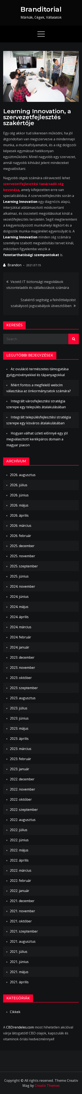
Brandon (14, 265)
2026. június (19, 495)
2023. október (21, 677)
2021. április (19, 982)
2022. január (19, 890)
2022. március (20, 870)
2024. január (19, 647)
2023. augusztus (23, 698)
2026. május (19, 505)
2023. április (19, 738)
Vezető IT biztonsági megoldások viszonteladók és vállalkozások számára (37, 284)
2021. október (21, 921)
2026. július (18, 485)
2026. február (20, 535)
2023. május (19, 728)
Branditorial (41, 9)
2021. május (19, 972)
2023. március (20, 748)
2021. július (18, 951)
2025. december (22, 546)
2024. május (19, 606)
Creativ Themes (47, 1085)
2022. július (18, 830)
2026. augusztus (23, 475)
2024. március (20, 627)
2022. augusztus (23, 819)
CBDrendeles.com (20, 1027)
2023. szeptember (24, 688)
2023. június (19, 718)
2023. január (19, 769)
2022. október (21, 799)
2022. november (22, 789)
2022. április (19, 860)
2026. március (20, 525)
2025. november (22, 556)
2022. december (22, 779)
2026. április (19, 515)
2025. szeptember (24, 566)
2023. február (20, 759)
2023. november (22, 667)
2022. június (19, 840)
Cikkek (15, 1011)
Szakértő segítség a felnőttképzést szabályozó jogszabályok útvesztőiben (43, 303)
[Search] (73, 339)
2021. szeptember (24, 931)
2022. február (20, 880)
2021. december (22, 901)
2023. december (22, 657)
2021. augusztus (23, 941)
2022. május (19, 850)
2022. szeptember (24, 809)
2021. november (22, 911)
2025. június (19, 576)
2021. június (19, 961)
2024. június (19, 596)
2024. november (22, 586)
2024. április (19, 617)
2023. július (18, 708)
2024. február (20, 637)
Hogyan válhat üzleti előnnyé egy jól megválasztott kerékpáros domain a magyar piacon (37, 439)
